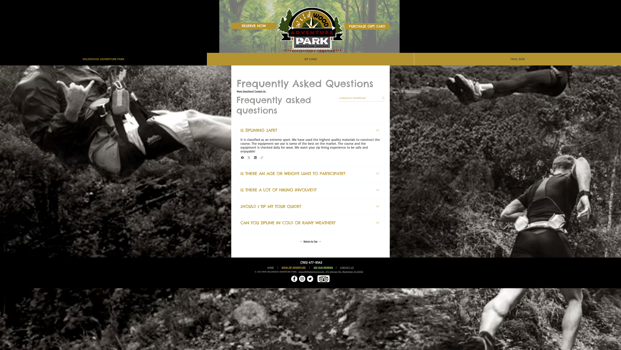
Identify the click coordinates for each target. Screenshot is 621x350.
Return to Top (310, 241)
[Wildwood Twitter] (310, 279)
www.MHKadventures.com (311, 271)
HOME (270, 267)
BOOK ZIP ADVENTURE (294, 267)
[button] (242, 158)
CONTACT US (347, 267)
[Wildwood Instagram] (302, 279)
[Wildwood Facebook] (294, 279)
